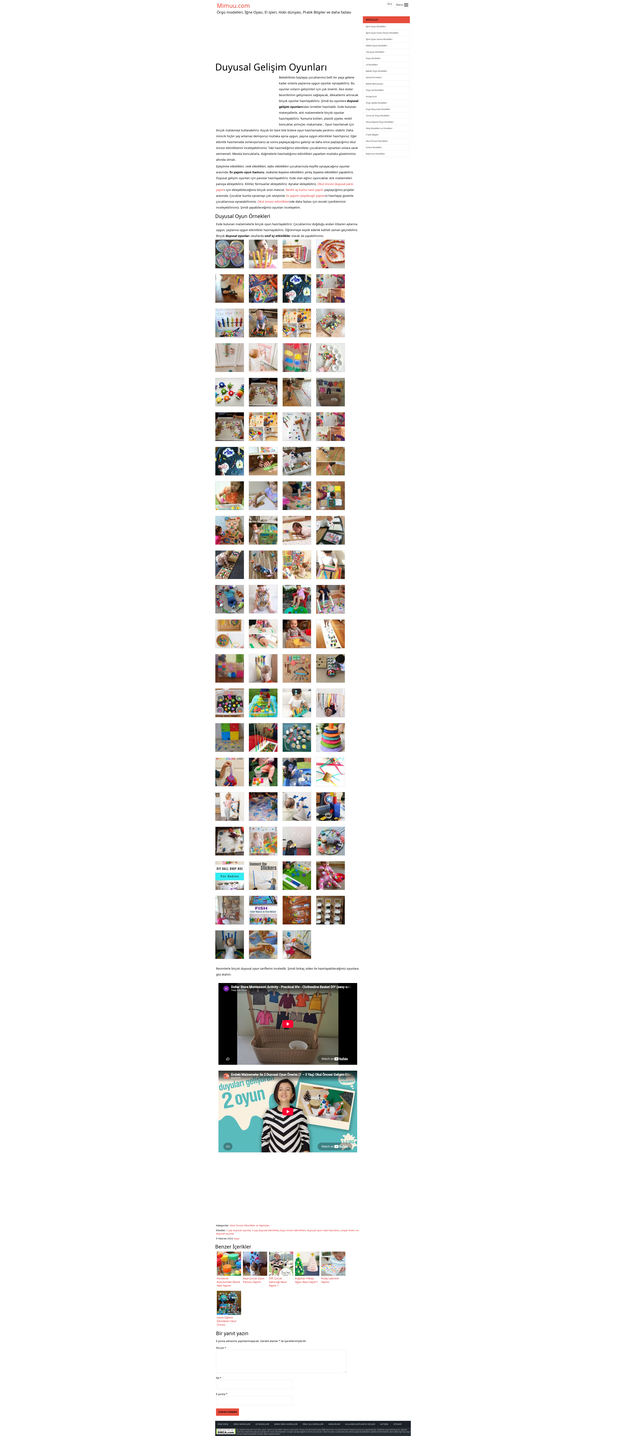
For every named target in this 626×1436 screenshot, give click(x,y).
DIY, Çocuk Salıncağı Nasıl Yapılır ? (278, 1282)
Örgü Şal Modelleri (375, 90)
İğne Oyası (223, 1424)
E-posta (221, 1394)
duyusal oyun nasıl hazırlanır (323, 1230)
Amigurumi (371, 96)
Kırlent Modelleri (374, 147)
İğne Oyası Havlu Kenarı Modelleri (382, 32)
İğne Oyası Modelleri (376, 26)
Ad (218, 1378)
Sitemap (397, 1424)
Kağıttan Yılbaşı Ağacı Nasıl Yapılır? (306, 1280)
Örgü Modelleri (373, 58)
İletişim (384, 1424)
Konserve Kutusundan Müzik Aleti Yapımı (228, 1282)
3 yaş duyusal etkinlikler (265, 1230)
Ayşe (236, 1238)
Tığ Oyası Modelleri (375, 51)
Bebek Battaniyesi (374, 83)
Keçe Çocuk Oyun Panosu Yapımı (253, 1280)
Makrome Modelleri (375, 153)
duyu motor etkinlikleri (293, 1230)
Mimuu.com (233, 6)
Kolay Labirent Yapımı (330, 1280)
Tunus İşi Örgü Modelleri (377, 115)
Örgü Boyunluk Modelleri (378, 109)
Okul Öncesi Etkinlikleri (377, 141)
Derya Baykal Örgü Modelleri (380, 121)
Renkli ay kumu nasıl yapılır (305, 190)
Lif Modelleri (372, 64)
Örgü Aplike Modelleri (376, 102)
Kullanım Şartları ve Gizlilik (360, 1424)
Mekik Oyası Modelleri (376, 45)
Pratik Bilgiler (372, 134)
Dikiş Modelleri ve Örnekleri (379, 128)
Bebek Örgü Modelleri (376, 71)
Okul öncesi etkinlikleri (273, 201)
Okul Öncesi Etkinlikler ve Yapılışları (250, 1225)
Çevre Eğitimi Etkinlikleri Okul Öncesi (226, 1321)
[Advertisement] (288, 38)
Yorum (221, 1348)
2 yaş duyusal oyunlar (238, 1230)
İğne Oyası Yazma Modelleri (379, 39)
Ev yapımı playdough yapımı (305, 196)
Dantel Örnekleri (374, 77)
